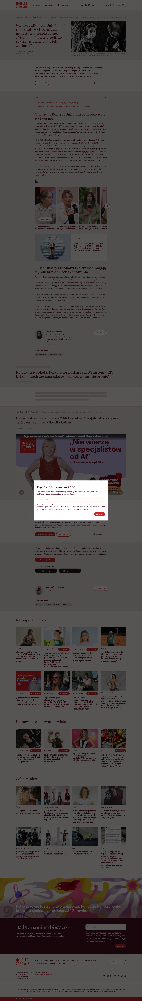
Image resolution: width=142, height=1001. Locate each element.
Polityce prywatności (83, 509)
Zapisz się (99, 514)
